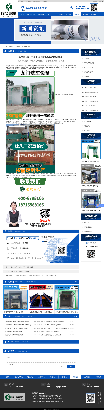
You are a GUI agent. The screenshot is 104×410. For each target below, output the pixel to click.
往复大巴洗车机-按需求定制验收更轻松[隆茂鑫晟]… (18, 321)
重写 (62, 366)
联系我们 (101, 1)
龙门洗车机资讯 (26, 46)
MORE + (76, 316)
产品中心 (60, 14)
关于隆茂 (85, 14)
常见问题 (86, 76)
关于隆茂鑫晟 (88, 227)
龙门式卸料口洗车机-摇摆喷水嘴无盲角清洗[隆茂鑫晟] (66, 312)
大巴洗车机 (41, 14)
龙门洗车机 (51, 14)
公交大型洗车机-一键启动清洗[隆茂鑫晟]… (52, 325)
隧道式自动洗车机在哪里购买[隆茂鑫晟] (91, 88)
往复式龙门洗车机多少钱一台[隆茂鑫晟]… (51, 335)
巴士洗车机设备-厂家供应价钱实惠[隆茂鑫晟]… (16, 328)
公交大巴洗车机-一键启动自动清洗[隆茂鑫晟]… (53, 321)
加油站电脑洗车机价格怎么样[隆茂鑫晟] (91, 92)
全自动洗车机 (31, 14)
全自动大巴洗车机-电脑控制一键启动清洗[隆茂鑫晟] (91, 186)
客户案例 (68, 14)
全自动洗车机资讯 (89, 63)
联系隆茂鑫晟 (88, 231)
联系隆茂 (94, 14)
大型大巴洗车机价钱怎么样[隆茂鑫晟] (91, 110)
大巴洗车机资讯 (88, 67)
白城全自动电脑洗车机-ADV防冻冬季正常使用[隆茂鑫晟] (91, 97)
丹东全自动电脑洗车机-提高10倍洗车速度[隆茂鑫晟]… (18, 325)
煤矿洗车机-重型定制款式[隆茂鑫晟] (41, 312)
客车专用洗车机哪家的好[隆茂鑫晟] (91, 101)
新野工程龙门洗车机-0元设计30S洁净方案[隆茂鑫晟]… (55, 328)
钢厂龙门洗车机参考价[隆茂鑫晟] (20, 271)
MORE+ (76, 282)
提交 (71, 366)
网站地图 (94, 1)
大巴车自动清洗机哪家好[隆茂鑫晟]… (50, 331)
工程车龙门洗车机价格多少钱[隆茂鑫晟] (22, 267)
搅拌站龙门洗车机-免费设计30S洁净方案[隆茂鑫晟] (91, 161)
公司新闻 (86, 58)
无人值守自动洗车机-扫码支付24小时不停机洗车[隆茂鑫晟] (91, 211)
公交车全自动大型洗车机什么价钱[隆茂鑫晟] (91, 106)
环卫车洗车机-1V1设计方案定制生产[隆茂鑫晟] (15, 312)
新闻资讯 (77, 14)
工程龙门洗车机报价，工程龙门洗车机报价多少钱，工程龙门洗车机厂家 (35, 276)
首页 (22, 14)
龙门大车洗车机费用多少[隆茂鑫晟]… (14, 331)
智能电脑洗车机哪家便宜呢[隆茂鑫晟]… (15, 335)
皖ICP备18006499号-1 (54, 409)
